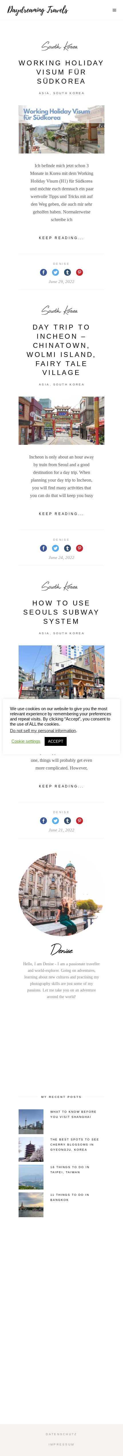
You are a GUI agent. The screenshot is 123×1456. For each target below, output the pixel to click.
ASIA (44, 93)
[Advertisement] (61, 1046)
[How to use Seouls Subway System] (61, 677)
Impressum (62, 1444)
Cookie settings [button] (25, 741)
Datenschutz (61, 1434)
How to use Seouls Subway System (61, 612)
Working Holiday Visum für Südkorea (61, 72)
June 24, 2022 (61, 557)
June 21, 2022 (61, 830)
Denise (61, 263)
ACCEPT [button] (55, 741)
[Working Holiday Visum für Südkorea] (61, 129)
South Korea (59, 46)
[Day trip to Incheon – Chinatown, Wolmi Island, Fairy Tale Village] (61, 421)
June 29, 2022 (61, 281)
